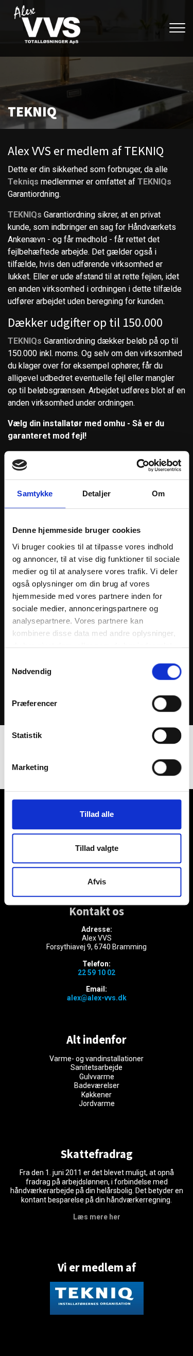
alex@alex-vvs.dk (97, 998)
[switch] (166, 703)
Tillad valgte (96, 848)
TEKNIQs (154, 182)
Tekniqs (23, 182)
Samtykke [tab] (34, 493)
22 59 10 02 (96, 972)
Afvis (96, 881)
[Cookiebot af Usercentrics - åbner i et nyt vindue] (137, 465)
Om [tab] (158, 493)
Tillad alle (97, 814)
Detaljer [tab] (96, 493)
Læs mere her (96, 1217)
